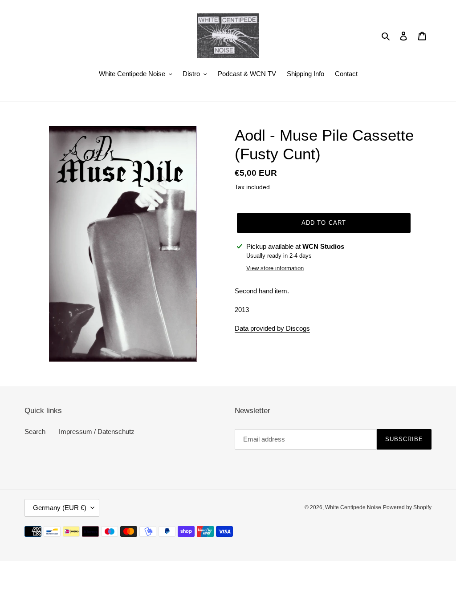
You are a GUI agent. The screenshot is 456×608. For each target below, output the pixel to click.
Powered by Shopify (407, 507)
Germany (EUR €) (59, 507)
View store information (275, 268)
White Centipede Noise (353, 507)
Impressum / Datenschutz (96, 431)
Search (34, 431)
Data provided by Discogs (272, 328)
